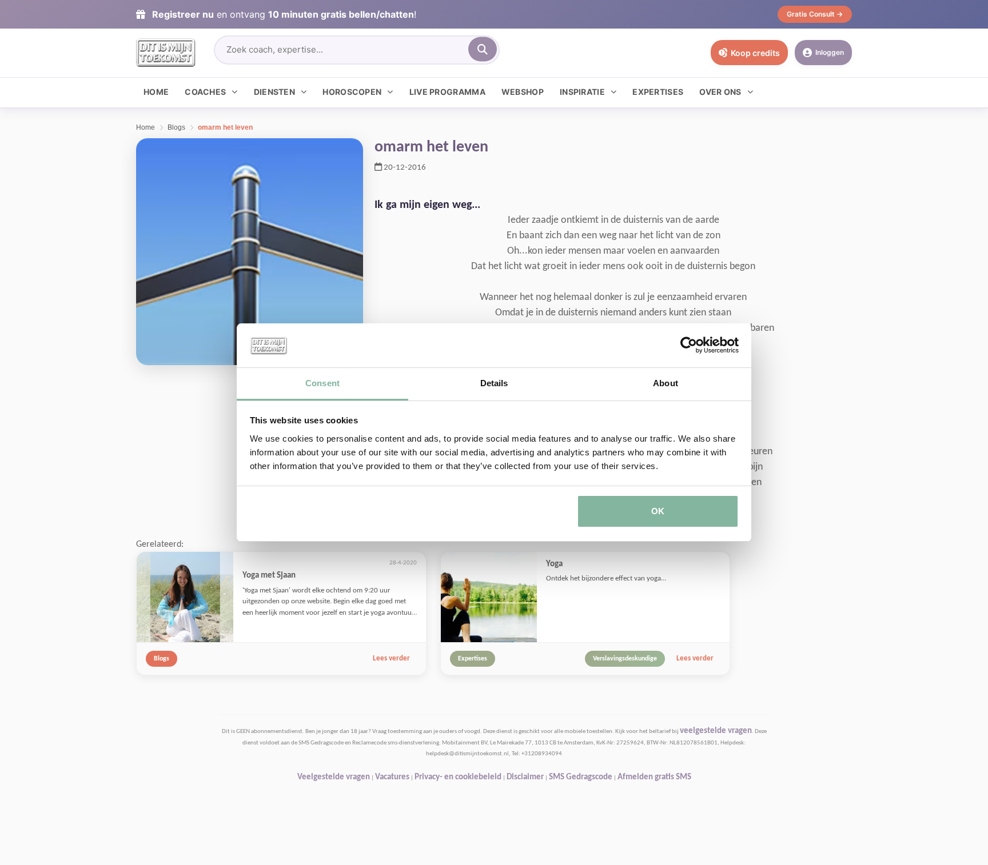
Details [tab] (494, 383)
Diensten (274, 92)
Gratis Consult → (815, 14)
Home (156, 92)
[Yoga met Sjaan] (185, 597)
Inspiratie (582, 92)
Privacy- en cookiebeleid (458, 777)
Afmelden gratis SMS (654, 777)
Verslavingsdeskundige (625, 658)
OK (657, 511)
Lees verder (391, 658)
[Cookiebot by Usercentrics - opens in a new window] (689, 345)
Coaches (205, 92)
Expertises (657, 92)
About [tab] (665, 383)
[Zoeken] (482, 49)
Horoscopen (351, 92)
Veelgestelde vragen (333, 777)
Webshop (522, 92)
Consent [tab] (322, 383)
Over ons (720, 92)
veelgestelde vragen (716, 731)
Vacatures (392, 777)
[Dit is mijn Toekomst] (166, 52)
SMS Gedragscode (580, 777)
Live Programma (447, 92)
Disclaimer (525, 777)
